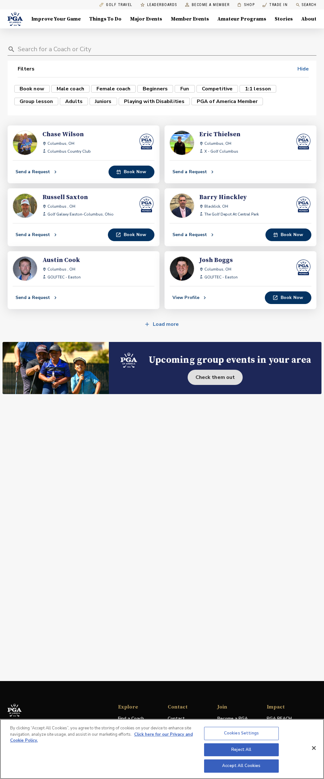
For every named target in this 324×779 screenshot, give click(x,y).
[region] (162, 749)
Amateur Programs (241, 19)
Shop (246, 5)
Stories (284, 19)
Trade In (275, 5)
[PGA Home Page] (15, 18)
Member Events (190, 19)
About (308, 19)
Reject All (241, 749)
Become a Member (211, 5)
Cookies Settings (241, 733)
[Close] (314, 748)
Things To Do (105, 19)
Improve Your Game (56, 19)
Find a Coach (131, 718)
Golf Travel (119, 5)
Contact (176, 718)
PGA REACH (279, 718)
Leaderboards (162, 5)
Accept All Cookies (241, 766)
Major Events (146, 19)
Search (309, 5)
